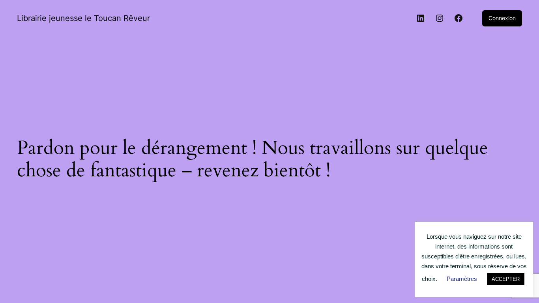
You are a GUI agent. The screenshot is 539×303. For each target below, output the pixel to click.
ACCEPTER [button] (506, 279)
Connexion (502, 18)
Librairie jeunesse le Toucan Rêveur (83, 18)
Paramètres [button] (462, 278)
